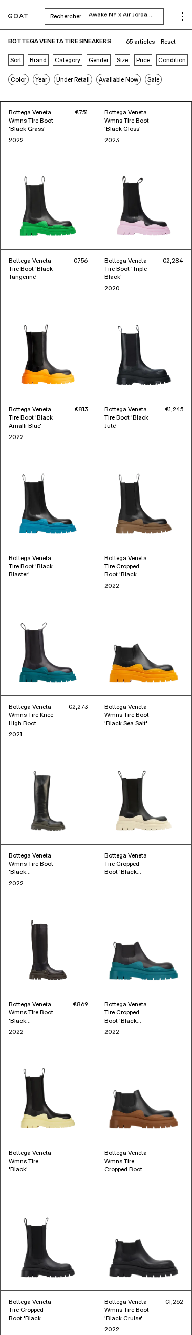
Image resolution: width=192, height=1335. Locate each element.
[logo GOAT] (18, 16)
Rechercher (107, 16)
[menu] (182, 16)
